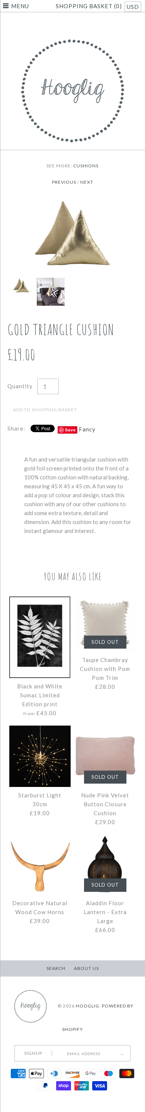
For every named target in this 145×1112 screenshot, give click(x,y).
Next (86, 182)
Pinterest (72, 24)
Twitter (63, 24)
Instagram (82, 24)
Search (55, 968)
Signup (33, 1053)
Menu (20, 6)
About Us (86, 968)
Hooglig (87, 1006)
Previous (64, 182)
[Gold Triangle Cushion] (72, 202)
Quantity (20, 386)
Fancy (87, 429)
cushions (86, 165)
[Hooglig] (72, 37)
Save (70, 430)
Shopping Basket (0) (89, 6)
